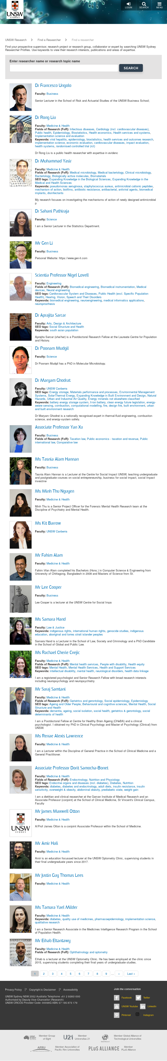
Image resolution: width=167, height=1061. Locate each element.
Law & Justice (55, 627)
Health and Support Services (118, 667)
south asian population (64, 330)
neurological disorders (109, 671)
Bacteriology (42, 176)
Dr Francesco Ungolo (53, 86)
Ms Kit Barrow (48, 523)
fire (105, 405)
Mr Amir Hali (46, 843)
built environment (134, 405)
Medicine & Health (58, 125)
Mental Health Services (83, 667)
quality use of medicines (77, 919)
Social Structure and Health (66, 326)
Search (144, 7)
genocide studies (118, 631)
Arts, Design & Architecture (64, 323)
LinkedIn (152, 1006)
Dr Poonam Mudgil (52, 348)
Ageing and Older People (65, 704)
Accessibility (70, 989)
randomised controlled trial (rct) (75, 146)
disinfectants (55, 193)
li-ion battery (97, 402)
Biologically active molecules (70, 176)
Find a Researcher (49, 40)
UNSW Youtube (130, 1006)
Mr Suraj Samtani (50, 689)
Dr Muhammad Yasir (53, 161)
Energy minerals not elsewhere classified (114, 399)
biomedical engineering (64, 300)
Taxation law (77, 439)
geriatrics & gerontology (126, 711)
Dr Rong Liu (45, 118)
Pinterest (126, 1015)
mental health (85, 671)
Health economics (100, 132)
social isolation (82, 711)
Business (52, 93)
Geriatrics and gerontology (86, 701)
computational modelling (86, 405)
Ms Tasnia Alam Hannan (57, 459)
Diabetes (115, 783)
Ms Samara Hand (50, 619)
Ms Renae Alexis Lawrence (59, 736)
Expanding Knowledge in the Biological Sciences (80, 179)
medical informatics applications (124, 300)
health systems (44, 146)
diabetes (55, 786)
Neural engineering (58, 290)
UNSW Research (16, 40)
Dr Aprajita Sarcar (50, 315)
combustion (62, 405)
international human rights (89, 631)
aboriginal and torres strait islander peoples (76, 634)
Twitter (146, 997)
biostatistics (94, 139)
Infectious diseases (82, 129)
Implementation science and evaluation (59, 136)
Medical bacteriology (111, 172)
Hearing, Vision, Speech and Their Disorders (74, 297)
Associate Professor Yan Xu (59, 427)
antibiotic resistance (87, 189)
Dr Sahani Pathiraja (52, 211)
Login (128, 7)
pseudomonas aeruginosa (66, 186)
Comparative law (67, 442)
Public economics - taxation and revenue (112, 439)
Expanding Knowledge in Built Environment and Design (111, 395)
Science (52, 219)
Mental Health (58, 667)
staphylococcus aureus (98, 186)
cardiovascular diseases (109, 142)
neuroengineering (91, 300)
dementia (56, 711)
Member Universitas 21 (82, 1037)
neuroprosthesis (45, 304)
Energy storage (58, 392)
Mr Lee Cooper (48, 587)
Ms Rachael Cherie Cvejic (57, 653)
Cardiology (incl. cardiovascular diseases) (122, 129)
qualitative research (47, 922)
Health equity (136, 664)
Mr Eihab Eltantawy (52, 941)
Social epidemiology (116, 701)
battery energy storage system (69, 402)
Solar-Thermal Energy (61, 395)
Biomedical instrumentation (118, 287)
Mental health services (84, 664)
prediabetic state (112, 789)
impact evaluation (137, 142)
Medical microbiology (83, 172)
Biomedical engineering (84, 287)
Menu (159, 7)
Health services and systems (131, 132)
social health (102, 711)
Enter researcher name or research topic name (45, 61)
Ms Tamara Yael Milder (56, 908)
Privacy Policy (13, 989)
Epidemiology (61, 132)
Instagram (148, 1015)
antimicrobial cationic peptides (134, 186)
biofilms (68, 189)
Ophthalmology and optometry (89, 952)
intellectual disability (62, 671)
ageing (67, 711)
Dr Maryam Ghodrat (52, 380)
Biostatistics (79, 132)
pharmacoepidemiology (109, 919)
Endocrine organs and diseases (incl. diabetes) (78, 783)
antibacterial (109, 189)
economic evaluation (79, 142)
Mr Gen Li (44, 243)
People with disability (113, 664)
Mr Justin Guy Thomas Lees (59, 875)
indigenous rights (60, 631)
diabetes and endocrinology (79, 786)
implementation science (50, 142)
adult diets (104, 786)
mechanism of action (48, 189)
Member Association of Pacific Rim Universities (67, 1048)
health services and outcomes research (128, 139)
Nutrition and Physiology (104, 779)
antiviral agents (128, 189)
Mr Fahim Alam (49, 555)
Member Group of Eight (47, 1037)
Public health (43, 132)
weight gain (131, 789)
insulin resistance (124, 786)
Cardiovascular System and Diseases (73, 293)
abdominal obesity (88, 789)
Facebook (127, 997)
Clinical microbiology (138, 172)
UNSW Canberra (57, 388)
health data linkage (137, 671)
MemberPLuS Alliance (128, 1048)
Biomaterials (98, 176)
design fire (115, 405)
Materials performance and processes (94, 392)
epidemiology (76, 139)
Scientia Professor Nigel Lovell (62, 275)
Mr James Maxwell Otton (57, 811)
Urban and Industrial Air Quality (66, 399)
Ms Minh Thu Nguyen (54, 491)
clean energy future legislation (126, 402)
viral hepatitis (58, 139)
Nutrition (128, 783)
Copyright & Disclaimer (42, 989)
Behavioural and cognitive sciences (104, 704)
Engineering (54, 283)
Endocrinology (78, 779)
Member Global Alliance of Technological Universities (127, 1037)
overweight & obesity (62, 789)
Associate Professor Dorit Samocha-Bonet (71, 768)
